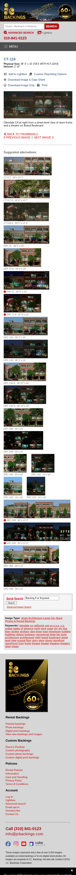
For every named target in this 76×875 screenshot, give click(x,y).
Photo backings (14, 727)
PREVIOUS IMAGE (17, 137)
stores (48, 640)
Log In (9, 796)
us (51, 625)
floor (28, 640)
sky (60, 628)
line (65, 628)
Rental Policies (14, 770)
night (38, 637)
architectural (27, 637)
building (66, 631)
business (30, 634)
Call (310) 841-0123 (23, 829)
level (8, 640)
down (39, 631)
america (28, 628)
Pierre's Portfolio (15, 746)
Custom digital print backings (22, 757)
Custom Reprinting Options (50, 74)
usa (47, 625)
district (20, 634)
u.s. (63, 625)
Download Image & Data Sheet (26, 79)
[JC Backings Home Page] (27, 711)
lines (8, 631)
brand (44, 637)
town (45, 631)
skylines (24, 631)
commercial (42, 634)
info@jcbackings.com (24, 834)
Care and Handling (16, 777)
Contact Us (12, 814)
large (53, 634)
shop (8, 646)
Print (44, 85)
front (21, 643)
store (41, 640)
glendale (24, 625)
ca (31, 625)
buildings (10, 634)
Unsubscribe (13, 810)
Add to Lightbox (17, 74)
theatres (55, 643)
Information (12, 773)
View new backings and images (24, 734)
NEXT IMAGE (43, 137)
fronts (28, 643)
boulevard (55, 637)
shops (15, 646)
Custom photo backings (19, 753)
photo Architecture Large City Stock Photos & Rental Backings (33, 619)
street (64, 637)
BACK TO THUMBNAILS (22, 134)
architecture (12, 637)
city (56, 628)
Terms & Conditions (17, 783)
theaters (65, 643)
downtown (55, 631)
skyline (15, 631)
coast (50, 628)
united (8, 628)
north (37, 628)
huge (64, 634)
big (58, 634)
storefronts (11, 643)
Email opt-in (12, 807)
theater (45, 643)
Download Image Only (21, 85)
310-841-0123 (15, 38)
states (16, 628)
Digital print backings (18, 730)
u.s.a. (56, 625)
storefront (58, 640)
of (22, 628)
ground (21, 640)
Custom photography (18, 750)
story (35, 640)
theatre (36, 643)
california (39, 625)
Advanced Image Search (19, 607)
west (43, 628)
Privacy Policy (14, 780)
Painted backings (15, 723)
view (32, 631)
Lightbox (47, 32)
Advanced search (16, 803)
